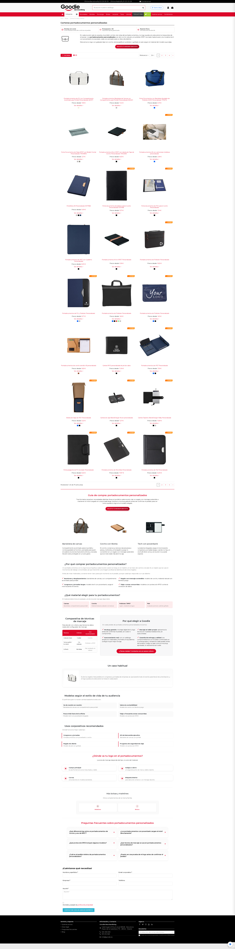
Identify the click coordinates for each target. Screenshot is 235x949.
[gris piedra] (79, 161)
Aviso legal (65, 927)
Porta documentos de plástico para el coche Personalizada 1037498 (116, 206)
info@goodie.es (107, 937)
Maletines (98, 809)
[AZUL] (154, 107)
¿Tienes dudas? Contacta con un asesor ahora (136, 651)
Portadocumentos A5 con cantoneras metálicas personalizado (154, 153)
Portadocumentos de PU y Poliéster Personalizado (78, 313)
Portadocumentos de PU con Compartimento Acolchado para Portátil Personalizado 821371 (79, 99)
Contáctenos (146, 1)
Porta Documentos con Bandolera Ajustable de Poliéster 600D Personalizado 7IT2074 (154, 99)
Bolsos (137, 809)
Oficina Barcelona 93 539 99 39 (96, 1)
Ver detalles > (78, 105)
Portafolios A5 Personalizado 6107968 (79, 206)
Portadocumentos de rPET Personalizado (154, 365)
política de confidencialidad (167, 935)
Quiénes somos (67, 924)
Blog (63, 932)
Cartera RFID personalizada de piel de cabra (116, 365)
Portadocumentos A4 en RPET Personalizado (116, 260)
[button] (71, 14)
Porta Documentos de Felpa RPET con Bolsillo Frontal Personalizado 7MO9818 (78, 153)
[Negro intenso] (78, 215)
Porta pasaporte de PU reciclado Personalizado (79, 470)
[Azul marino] (80, 215)
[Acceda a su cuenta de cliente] (168, 7)
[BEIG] (78, 107)
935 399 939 (106, 932)
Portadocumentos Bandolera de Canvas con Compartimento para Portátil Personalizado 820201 (116, 99)
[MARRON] (78, 373)
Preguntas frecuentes (69, 929)
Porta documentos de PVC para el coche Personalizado (154, 206)
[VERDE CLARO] (118, 321)
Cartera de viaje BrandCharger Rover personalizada (116, 418)
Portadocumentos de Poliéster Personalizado (154, 260)
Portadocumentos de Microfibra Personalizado (117, 470)
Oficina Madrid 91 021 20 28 (121, 1)
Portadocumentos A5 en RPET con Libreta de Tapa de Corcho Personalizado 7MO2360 (116, 153)
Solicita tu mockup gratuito (117, 508)
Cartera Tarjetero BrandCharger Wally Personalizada (154, 418)
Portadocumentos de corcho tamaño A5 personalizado (78, 365)
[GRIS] (116, 107)
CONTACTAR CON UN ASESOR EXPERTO (78, 910)
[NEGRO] (116, 161)
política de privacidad (85, 905)
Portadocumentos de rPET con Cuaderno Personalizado (78, 260)
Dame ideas (158, 7)
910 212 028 (106, 934)
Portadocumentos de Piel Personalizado (155, 470)
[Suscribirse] (172, 932)
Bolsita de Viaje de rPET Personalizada (78, 418)
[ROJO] (116, 321)
